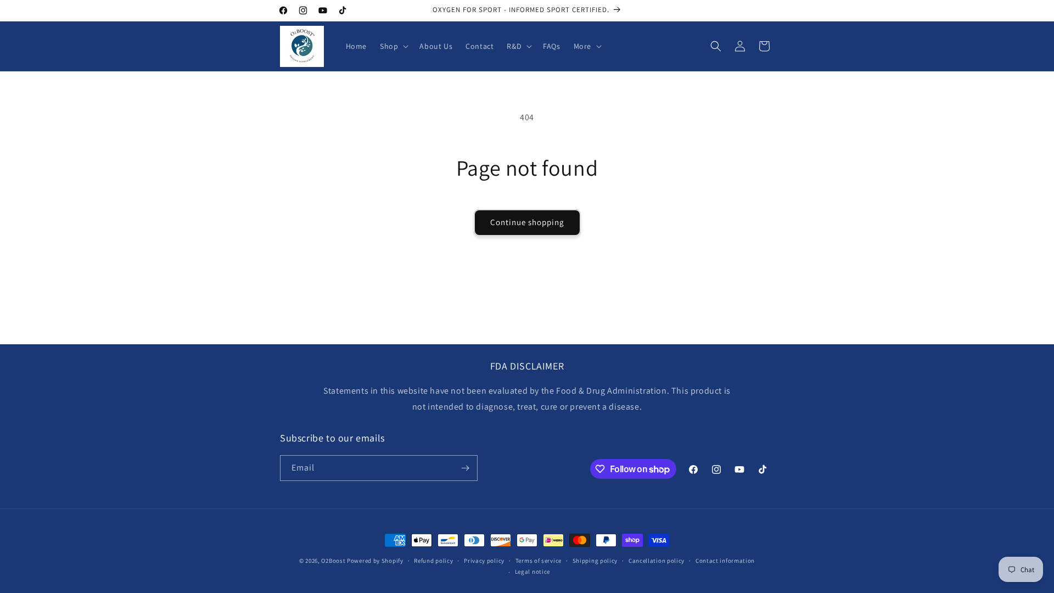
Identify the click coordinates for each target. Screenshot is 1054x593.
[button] (393, 46)
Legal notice (532, 571)
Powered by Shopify (375, 560)
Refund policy (433, 560)
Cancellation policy (657, 560)
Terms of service (538, 560)
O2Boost (333, 560)
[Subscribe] (465, 468)
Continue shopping (527, 222)
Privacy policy (484, 560)
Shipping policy (595, 560)
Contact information (725, 560)
